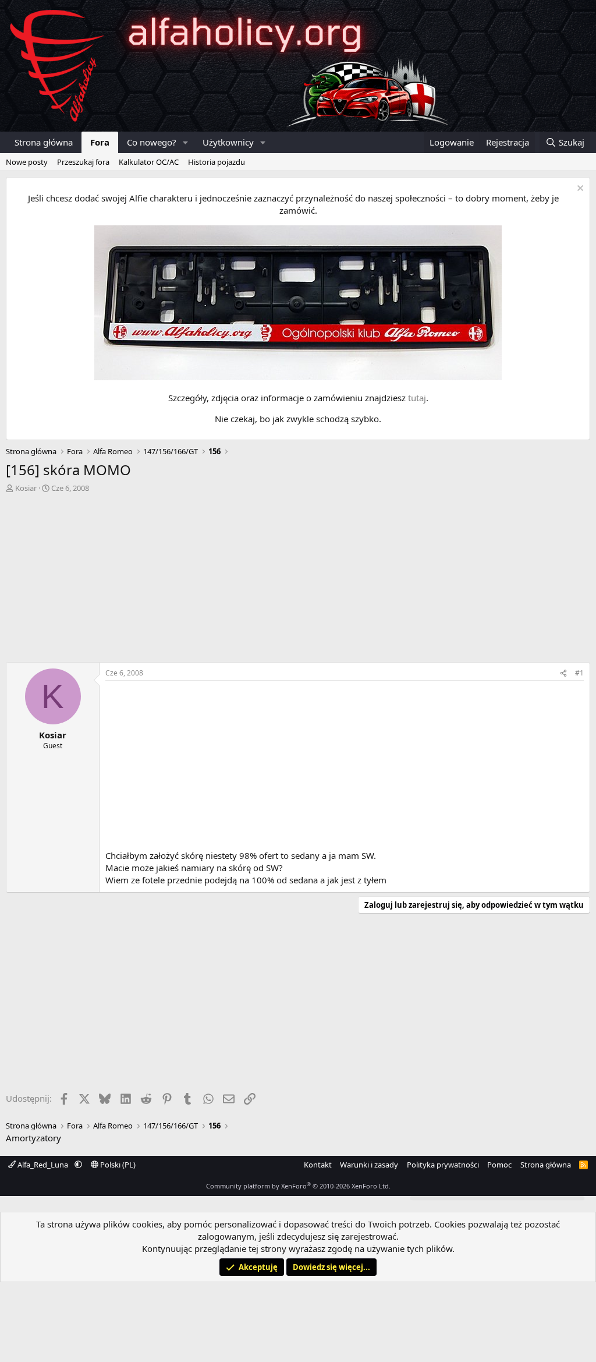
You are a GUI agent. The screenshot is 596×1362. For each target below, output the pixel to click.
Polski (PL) (117, 1164)
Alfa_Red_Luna (43, 1164)
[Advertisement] (298, 580)
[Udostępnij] (563, 673)
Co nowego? (151, 142)
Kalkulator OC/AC (149, 162)
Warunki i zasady (369, 1164)
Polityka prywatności (443, 1164)
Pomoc (499, 1164)
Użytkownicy (228, 142)
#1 (579, 673)
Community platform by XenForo (298, 1185)
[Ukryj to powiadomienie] (579, 189)
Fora (99, 142)
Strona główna (44, 142)
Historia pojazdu (216, 162)
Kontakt (318, 1164)
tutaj (417, 398)
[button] (186, 142)
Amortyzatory (33, 1138)
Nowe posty (27, 162)
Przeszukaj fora (83, 162)
